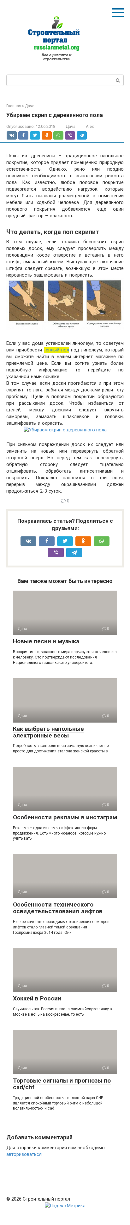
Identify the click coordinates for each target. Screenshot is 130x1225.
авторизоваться (24, 1154)
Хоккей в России (37, 998)
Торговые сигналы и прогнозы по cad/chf (62, 1084)
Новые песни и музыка (46, 641)
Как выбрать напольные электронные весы (48, 732)
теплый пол (56, 350)
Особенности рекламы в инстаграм (65, 817)
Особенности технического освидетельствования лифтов (58, 908)
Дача (70, 126)
